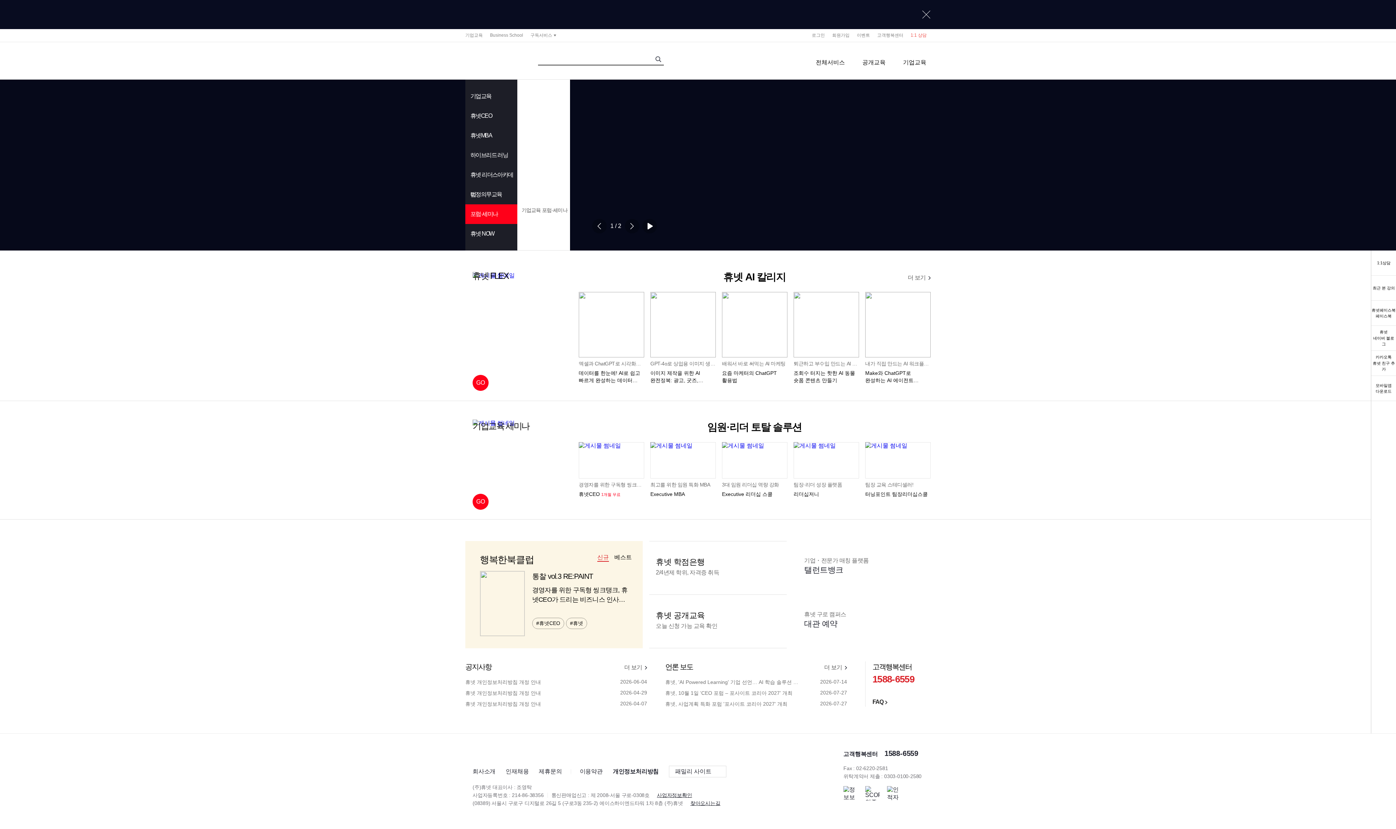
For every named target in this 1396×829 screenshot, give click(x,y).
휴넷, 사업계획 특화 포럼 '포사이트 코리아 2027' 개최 (726, 704)
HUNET (491, 60)
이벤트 (863, 35)
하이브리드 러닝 (489, 155)
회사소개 (484, 771)
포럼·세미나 (484, 214)
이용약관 (591, 771)
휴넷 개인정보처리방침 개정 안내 (503, 682)
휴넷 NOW (482, 234)
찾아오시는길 (705, 803)
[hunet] (485, 752)
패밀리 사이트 (693, 771)
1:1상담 (1384, 263)
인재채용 (517, 771)
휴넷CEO (481, 116)
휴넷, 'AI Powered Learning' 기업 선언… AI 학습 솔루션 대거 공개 (733, 682)
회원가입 (841, 35)
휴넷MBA (481, 135)
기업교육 (474, 35)
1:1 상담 (919, 35)
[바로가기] (698, 14)
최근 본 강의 (1384, 288)
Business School (506, 35)
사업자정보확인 (674, 795)
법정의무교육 (486, 194)
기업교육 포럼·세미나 (544, 210)
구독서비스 (541, 35)
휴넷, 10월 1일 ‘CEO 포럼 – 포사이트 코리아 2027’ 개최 (729, 693)
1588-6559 (893, 679)
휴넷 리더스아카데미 (491, 178)
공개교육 (874, 62)
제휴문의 (550, 771)
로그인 (818, 35)
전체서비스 (830, 62)
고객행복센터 (890, 35)
